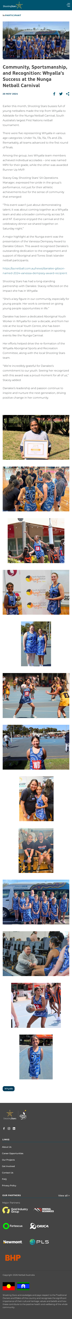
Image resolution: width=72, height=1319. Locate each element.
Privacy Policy (9, 1185)
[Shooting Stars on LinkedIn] (14, 1129)
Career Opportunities (12, 1153)
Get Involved (8, 1166)
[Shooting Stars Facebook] (4, 1129)
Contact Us (7, 1172)
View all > (64, 1195)
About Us (6, 1147)
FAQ (4, 1179)
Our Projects (8, 1160)
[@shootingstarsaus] (9, 1129)
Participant (13, 15)
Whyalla (9, 1088)
